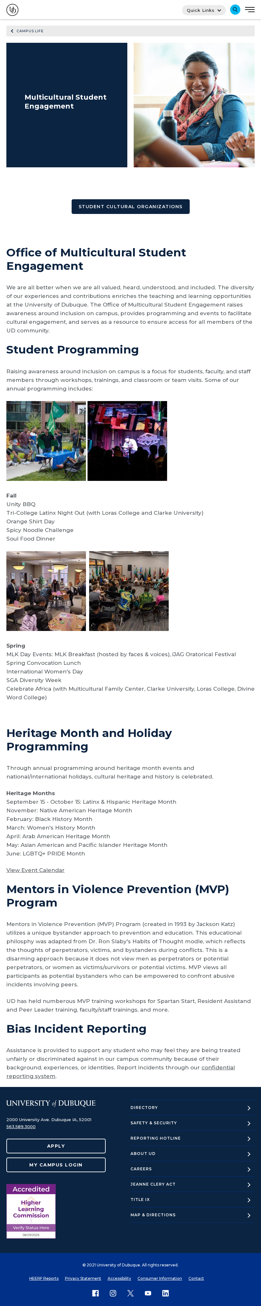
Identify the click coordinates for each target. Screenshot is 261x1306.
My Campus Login (56, 1165)
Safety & (153, 1122)
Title (140, 1199)
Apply (56, 1146)
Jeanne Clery (153, 1184)
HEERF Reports (44, 1278)
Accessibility (119, 1278)
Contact (196, 1278)
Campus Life (30, 31)
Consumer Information (160, 1278)
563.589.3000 (21, 1126)
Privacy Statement (83, 1278)
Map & (153, 1214)
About (143, 1153)
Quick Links (201, 10)
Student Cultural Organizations (131, 206)
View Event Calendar (35, 870)
